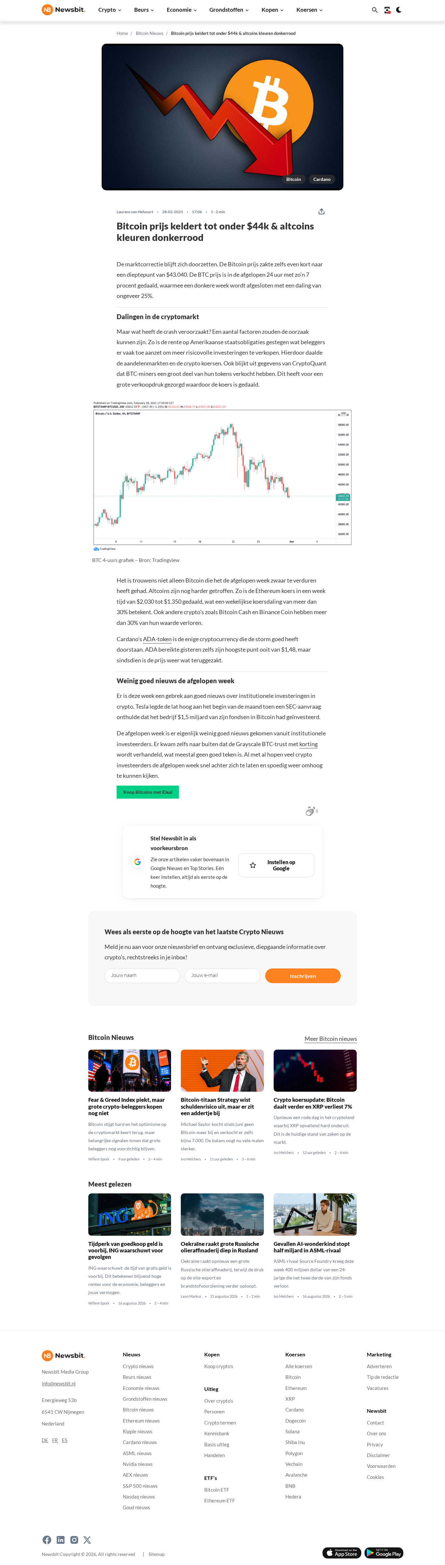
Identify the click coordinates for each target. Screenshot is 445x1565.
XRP (290, 1399)
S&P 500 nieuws (140, 1486)
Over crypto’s (218, 1401)
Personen (214, 1412)
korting (308, 743)
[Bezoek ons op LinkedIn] (60, 1540)
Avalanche (296, 1475)
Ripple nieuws (137, 1431)
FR (55, 1440)
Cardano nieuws (140, 1442)
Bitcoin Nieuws (150, 33)
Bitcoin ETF (216, 1490)
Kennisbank (216, 1434)
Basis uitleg (216, 1444)
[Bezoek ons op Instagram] (74, 1540)
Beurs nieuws (137, 1377)
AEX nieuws (135, 1475)
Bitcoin (293, 179)
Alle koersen (298, 1366)
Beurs (141, 9)
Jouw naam (123, 975)
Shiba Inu (295, 1442)
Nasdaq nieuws (139, 1496)
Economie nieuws (141, 1388)
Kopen (270, 9)
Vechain (293, 1464)
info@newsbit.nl (59, 1383)
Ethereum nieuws (141, 1421)
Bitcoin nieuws (138, 1410)
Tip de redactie (383, 1377)
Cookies (375, 1477)
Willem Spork (98, 1159)
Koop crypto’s (218, 1366)
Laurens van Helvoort (135, 212)
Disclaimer (378, 1455)
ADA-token (157, 638)
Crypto (107, 9)
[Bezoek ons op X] (87, 1540)
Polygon (294, 1453)
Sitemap (157, 1554)
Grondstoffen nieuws (145, 1399)
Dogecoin (295, 1421)
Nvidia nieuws (138, 1464)
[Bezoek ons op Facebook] (47, 1540)
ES (64, 1440)
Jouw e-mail (204, 975)
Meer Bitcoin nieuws (331, 1038)
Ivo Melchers (191, 1159)
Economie (179, 9)
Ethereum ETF (219, 1501)
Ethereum (296, 1388)
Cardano (322, 179)
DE (45, 1440)
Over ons (376, 1434)
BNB (290, 1486)
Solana (292, 1431)
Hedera (293, 1496)
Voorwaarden (381, 1466)
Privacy (375, 1444)
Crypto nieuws (138, 1366)
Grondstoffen (226, 9)
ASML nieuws (137, 1453)
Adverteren (379, 1366)
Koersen (306, 9)
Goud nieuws (136, 1508)
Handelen (214, 1455)
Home (122, 33)
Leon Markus (191, 1296)
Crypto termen (220, 1422)
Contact (375, 1422)
